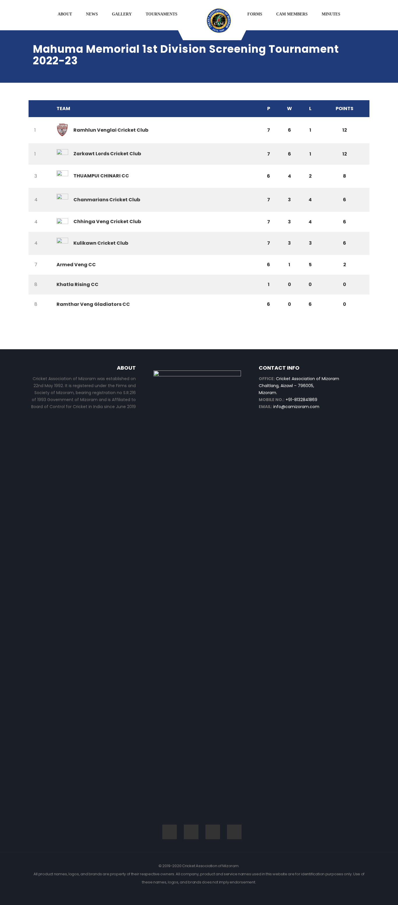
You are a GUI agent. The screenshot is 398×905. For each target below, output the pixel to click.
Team (63, 108)
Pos (41, 108)
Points (344, 108)
